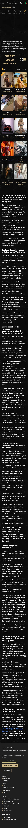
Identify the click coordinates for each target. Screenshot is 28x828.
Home (3, 7)
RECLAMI (6, 806)
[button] (3, 3)
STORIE (5, 781)
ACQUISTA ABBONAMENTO (10, 765)
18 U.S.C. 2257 (7, 810)
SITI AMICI (6, 790)
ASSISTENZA (7, 770)
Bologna (8, 7)
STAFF (5, 783)
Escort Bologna (8, 729)
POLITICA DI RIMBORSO (11, 803)
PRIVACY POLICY (8, 801)
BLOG (5, 792)
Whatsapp (7, 817)
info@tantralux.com (10, 819)
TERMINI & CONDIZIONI (11, 799)
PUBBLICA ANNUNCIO (9, 760)
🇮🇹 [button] (26, 3)
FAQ (4, 785)
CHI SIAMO (6, 778)
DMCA (5, 808)
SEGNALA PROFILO (9, 788)
